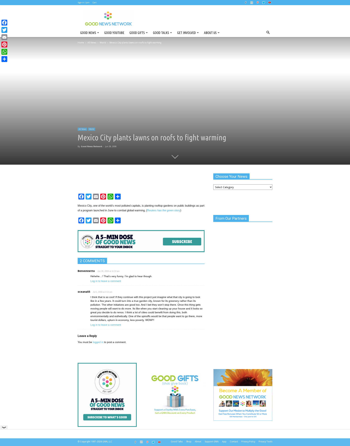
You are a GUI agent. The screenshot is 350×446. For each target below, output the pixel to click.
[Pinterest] (257, 2)
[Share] (4, 59)
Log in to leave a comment (105, 281)
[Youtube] (269, 2)
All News (92, 42)
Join (88, 2)
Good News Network (91, 146)
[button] (268, 32)
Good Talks (161, 32)
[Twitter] (263, 2)
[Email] (4, 37)
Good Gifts (137, 32)
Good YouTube (114, 32)
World (103, 42)
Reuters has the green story (163, 210)
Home (81, 42)
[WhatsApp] (4, 51)
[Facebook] (245, 2)
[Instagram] (251, 2)
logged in (98, 342)
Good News (88, 32)
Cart (94, 2)
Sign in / (81, 2)
